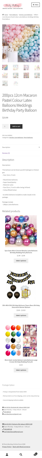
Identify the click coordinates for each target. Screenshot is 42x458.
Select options (21, 261)
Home (6, 15)
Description (6, 147)
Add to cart (16, 126)
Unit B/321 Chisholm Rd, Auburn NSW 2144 (16, 407)
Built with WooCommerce (21, 447)
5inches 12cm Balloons (25, 15)
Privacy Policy (6, 447)
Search (21, 454)
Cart (32, 453)
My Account (7, 454)
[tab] (21, 147)
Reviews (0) (6, 153)
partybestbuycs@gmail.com (12, 414)
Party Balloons (13, 15)
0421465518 (7, 412)
